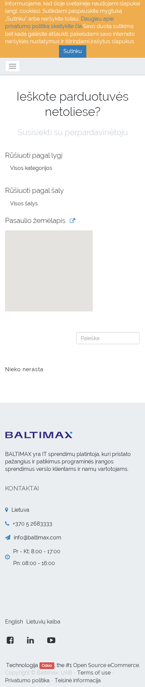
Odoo (47, 665)
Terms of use (94, 672)
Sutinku (72, 51)
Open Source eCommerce (106, 665)
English (14, 621)
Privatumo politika (27, 680)
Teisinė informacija (78, 680)
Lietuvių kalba (43, 621)
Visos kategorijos (31, 168)
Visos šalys (24, 203)
